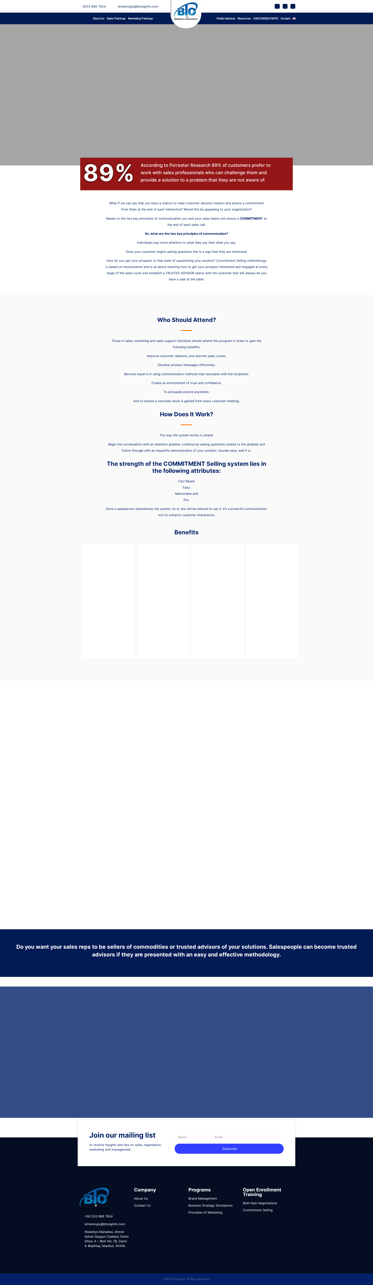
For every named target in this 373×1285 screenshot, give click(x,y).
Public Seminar (226, 18)
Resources (244, 18)
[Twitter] (285, 6)
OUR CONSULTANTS (265, 18)
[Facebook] (277, 6)
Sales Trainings (116, 18)
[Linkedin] (292, 6)
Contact (285, 18)
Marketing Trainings (140, 18)
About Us (98, 18)
